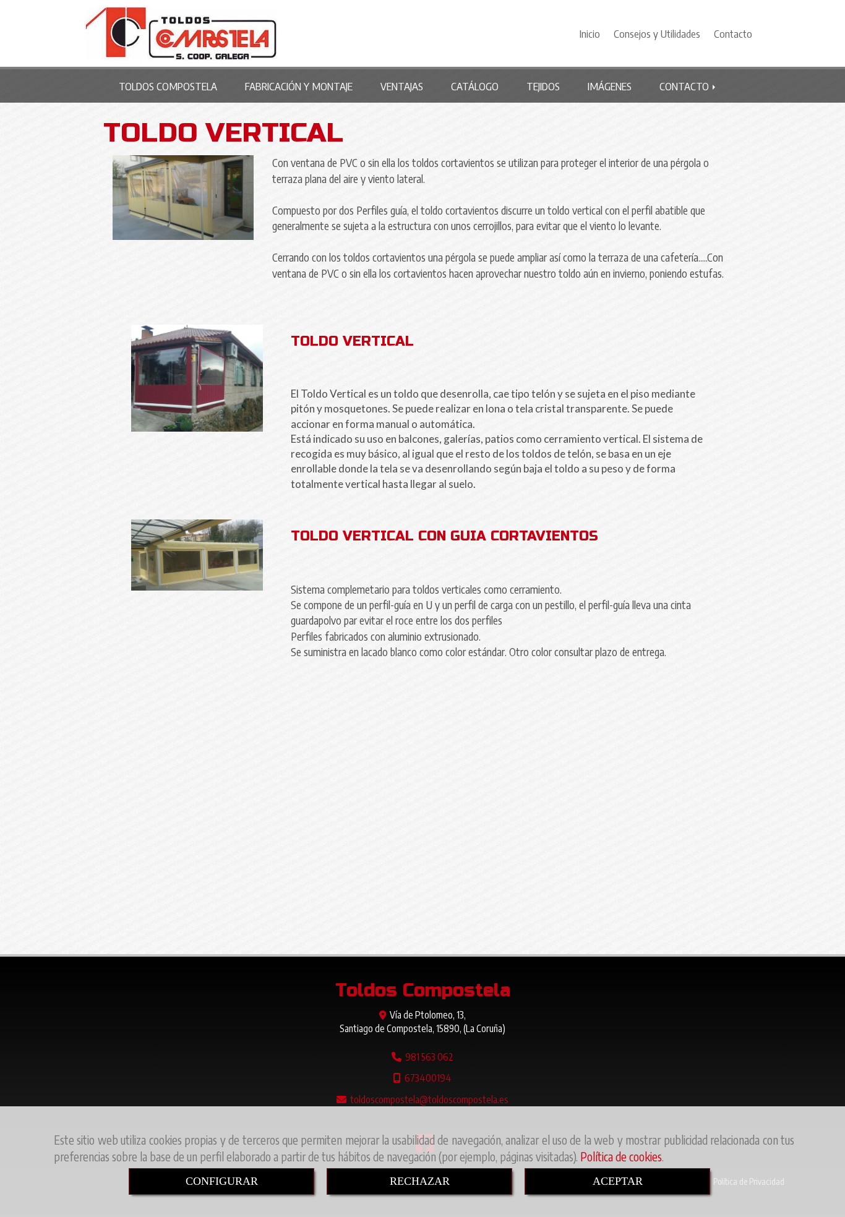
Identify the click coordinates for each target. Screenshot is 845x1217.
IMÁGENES (610, 86)
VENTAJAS (401, 86)
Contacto (733, 33)
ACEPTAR (618, 1181)
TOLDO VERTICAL (352, 341)
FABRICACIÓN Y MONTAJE (299, 86)
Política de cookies (621, 1157)
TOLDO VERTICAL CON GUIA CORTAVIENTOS (444, 536)
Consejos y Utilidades (657, 33)
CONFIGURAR (222, 1181)
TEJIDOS (543, 86)
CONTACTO (685, 86)
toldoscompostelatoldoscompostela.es (429, 1099)
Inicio (590, 33)
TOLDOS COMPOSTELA (168, 86)
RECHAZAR (420, 1181)
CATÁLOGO (475, 86)
